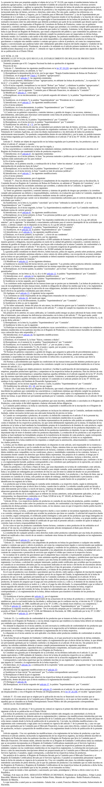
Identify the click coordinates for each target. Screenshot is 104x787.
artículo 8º (26, 212)
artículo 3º (26, 102)
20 (34, 386)
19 (30, 386)
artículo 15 (24, 293)
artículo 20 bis (32, 498)
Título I (33, 75)
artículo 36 (21, 682)
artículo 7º (26, 173)
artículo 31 (39, 596)
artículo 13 (51, 273)
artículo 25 (47, 689)
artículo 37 (44, 684)
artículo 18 (27, 335)
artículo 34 (25, 665)
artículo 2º (22, 93)
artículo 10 (26, 229)
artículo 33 (23, 613)
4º (28, 124)
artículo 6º (26, 154)
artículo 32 (16, 606)
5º (32, 124)
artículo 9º (28, 227)
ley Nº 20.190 (71, 692)
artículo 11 (27, 232)
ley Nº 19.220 (63, 68)
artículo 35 (52, 670)
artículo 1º (25, 78)
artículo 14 (28, 276)
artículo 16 (23, 298)
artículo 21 (25, 540)
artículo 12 (23, 261)
